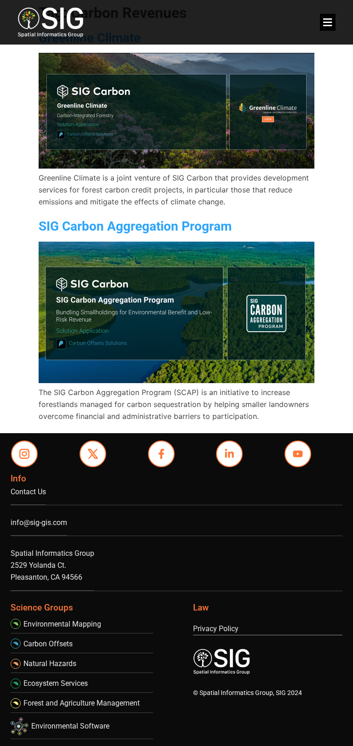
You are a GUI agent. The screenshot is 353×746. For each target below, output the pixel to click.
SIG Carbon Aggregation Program (135, 226)
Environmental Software (70, 726)
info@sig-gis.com (39, 522)
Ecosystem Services (55, 683)
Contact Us (28, 491)
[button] (328, 22)
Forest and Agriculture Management (81, 703)
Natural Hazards (49, 663)
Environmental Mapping (62, 624)
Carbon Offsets (48, 643)
